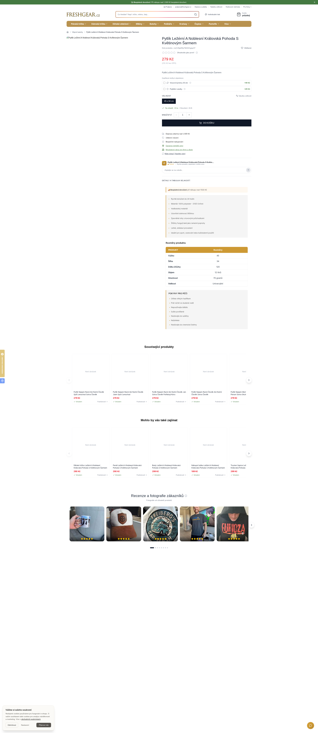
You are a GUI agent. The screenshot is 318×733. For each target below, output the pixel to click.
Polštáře (168, 24)
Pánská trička (77, 24)
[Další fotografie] (251, 525)
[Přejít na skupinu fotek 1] (152, 547)
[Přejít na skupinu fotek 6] (163, 547)
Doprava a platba (201, 7)
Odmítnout (12, 725)
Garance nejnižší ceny (174, 146)
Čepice (198, 24)
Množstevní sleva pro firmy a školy (179, 150)
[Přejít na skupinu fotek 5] (161, 547)
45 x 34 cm (169, 101)
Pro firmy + (247, 7)
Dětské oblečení (120, 24)
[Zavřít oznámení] (314, 2)
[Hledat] (195, 14)
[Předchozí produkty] (69, 380)
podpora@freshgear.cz (183, 7)
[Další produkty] (249, 380)
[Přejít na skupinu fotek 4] (159, 547)
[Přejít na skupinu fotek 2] (155, 547)
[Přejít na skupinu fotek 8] (167, 547)
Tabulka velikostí (216, 7)
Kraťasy (183, 24)
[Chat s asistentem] (310, 725)
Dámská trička (98, 24)
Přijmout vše (44, 725)
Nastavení (25, 725)
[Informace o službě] (190, 83)
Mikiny (139, 24)
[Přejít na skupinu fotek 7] (165, 547)
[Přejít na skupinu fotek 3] (157, 547)
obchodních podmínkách (31, 719)
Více (226, 24)
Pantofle (213, 24)
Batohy (153, 24)
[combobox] (157, 14)
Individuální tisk (214, 14)
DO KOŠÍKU (208, 123)
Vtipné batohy (77, 32)
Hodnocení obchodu (233, 7)
